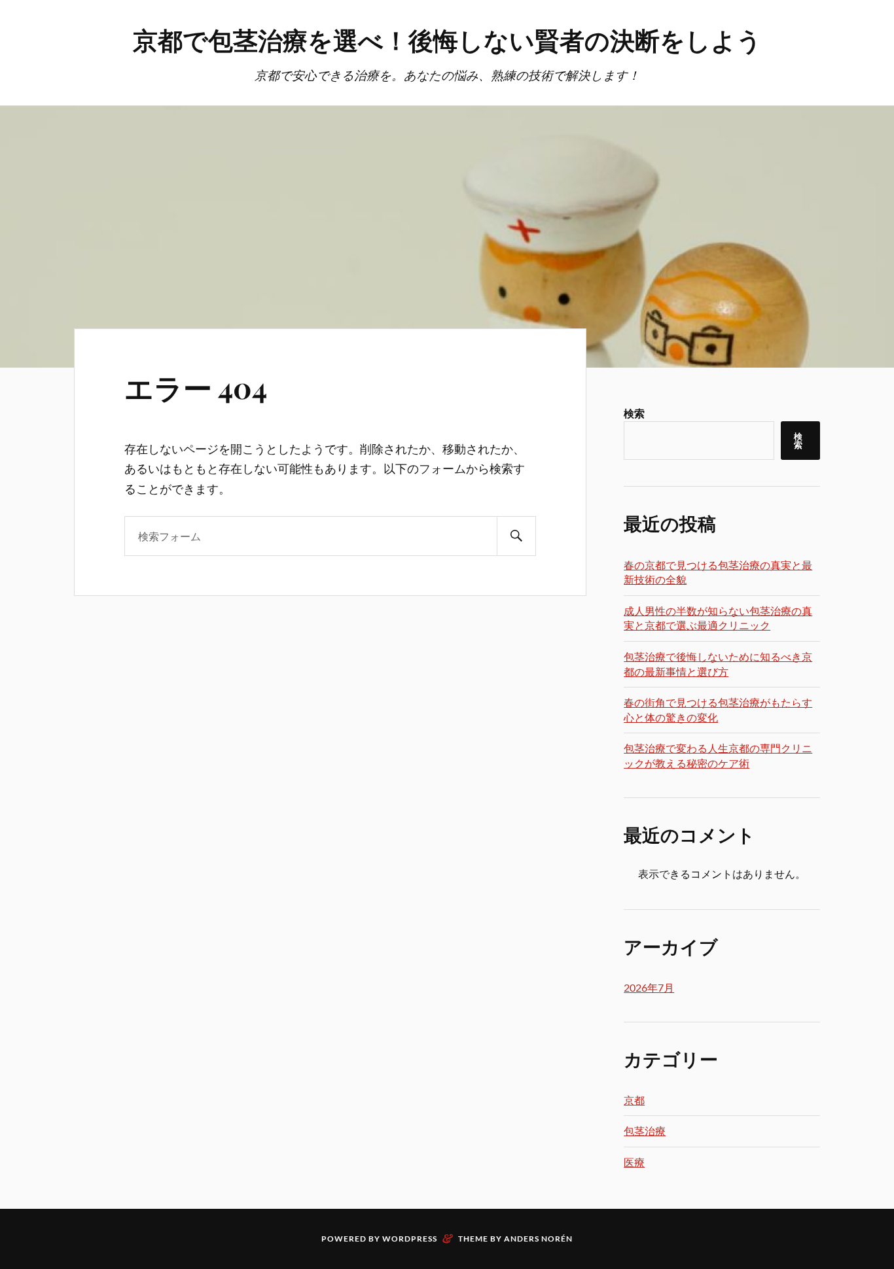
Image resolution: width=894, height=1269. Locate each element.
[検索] (516, 536)
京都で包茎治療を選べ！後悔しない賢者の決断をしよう (447, 39)
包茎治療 (645, 1130)
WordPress (409, 1238)
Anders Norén (538, 1238)
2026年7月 (649, 987)
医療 (634, 1162)
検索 (634, 413)
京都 (634, 1100)
